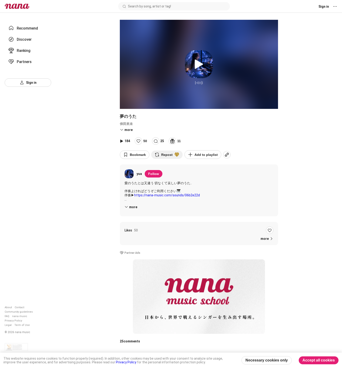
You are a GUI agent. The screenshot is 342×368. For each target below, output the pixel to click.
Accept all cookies (318, 360)
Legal (8, 325)
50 (145, 141)
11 (179, 141)
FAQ (7, 316)
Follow (153, 174)
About (8, 307)
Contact (19, 307)
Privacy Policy (13, 320)
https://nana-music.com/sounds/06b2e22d (167, 195)
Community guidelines (19, 311)
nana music (19, 316)
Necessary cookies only (266, 360)
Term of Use (22, 325)
